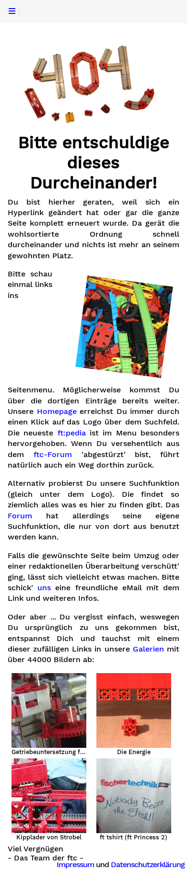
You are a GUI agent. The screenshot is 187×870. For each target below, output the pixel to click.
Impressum (75, 864)
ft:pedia (72, 433)
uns (44, 588)
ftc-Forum (53, 454)
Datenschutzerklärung (148, 864)
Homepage (57, 411)
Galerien (148, 649)
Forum (20, 516)
